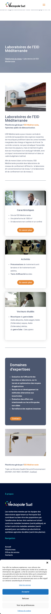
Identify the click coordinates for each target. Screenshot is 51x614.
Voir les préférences (25, 605)
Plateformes (10, 550)
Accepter (25, 592)
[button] (47, 562)
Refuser (25, 598)
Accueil (8, 547)
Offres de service (12, 552)
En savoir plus (25, 230)
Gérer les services (25, 585)
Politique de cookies (24, 611)
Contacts (9, 555)
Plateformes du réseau (13, 59)
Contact (16, 418)
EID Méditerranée (31, 125)
